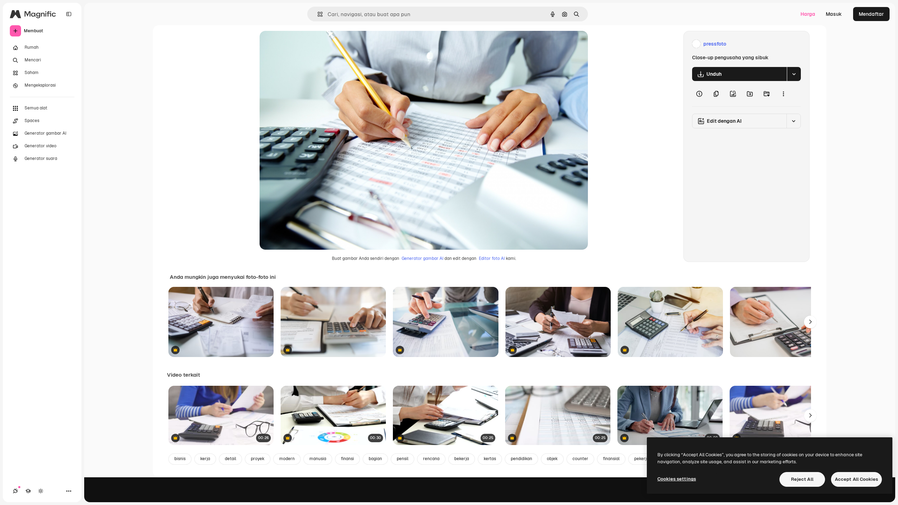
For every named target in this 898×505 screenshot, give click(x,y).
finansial (611, 459)
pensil (402, 459)
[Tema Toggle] (40, 491)
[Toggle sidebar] (68, 14)
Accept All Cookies (856, 479)
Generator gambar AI (422, 258)
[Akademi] (28, 491)
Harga (807, 14)
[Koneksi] (15, 491)
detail (230, 459)
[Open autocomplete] (317, 14)
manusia (317, 459)
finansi (347, 459)
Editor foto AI (492, 258)
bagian (375, 459)
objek (552, 459)
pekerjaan (644, 459)
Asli (299, 44)
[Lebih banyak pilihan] (783, 94)
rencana (431, 459)
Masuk (834, 14)
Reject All (802, 479)
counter (580, 459)
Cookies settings (676, 479)
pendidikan (521, 459)
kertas (490, 459)
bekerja (461, 459)
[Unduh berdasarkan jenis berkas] (794, 74)
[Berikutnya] (810, 322)
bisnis (180, 459)
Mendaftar (871, 14)
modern (287, 459)
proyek (257, 459)
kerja (205, 459)
